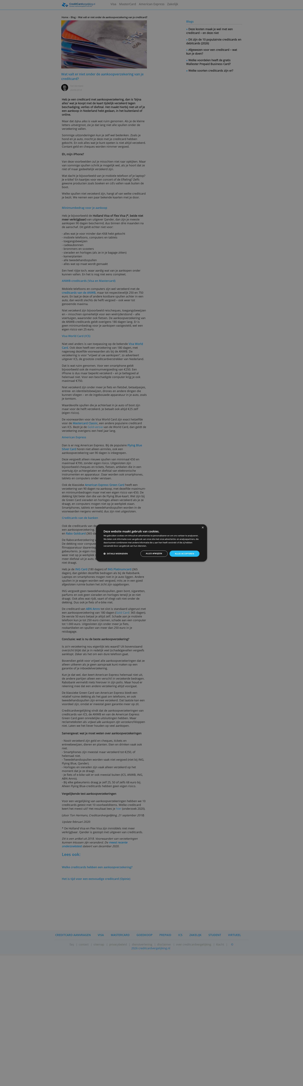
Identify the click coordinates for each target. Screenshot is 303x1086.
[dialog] (151, 543)
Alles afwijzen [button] (154, 553)
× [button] (203, 528)
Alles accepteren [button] (184, 553)
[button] (116, 553)
